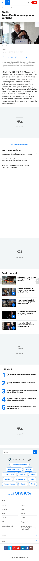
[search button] (35, 452)
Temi (3, 500)
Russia (28, 469)
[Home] (2, 7)
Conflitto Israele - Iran (19, 464)
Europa (4, 505)
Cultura (23, 517)
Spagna (22, 474)
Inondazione (20, 479)
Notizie (7, 7)
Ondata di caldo (9, 484)
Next (3, 513)
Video (3, 522)
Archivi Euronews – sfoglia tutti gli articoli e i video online (28, 527)
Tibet (33, 484)
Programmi (24, 522)
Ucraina (7, 479)
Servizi (4, 536)
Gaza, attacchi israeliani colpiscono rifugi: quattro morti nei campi (15, 166)
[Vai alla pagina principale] (7, 2)
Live (34, 2)
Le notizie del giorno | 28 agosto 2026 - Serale (17, 154)
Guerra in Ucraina (14, 469)
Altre (3, 541)
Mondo (13, 7)
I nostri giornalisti (7, 526)
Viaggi (4, 517)
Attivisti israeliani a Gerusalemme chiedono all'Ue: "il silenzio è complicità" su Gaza (16, 159)
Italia (32, 479)
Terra (22, 509)
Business (4, 509)
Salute (33, 474)
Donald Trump (9, 474)
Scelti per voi (9, 273)
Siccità (23, 484)
